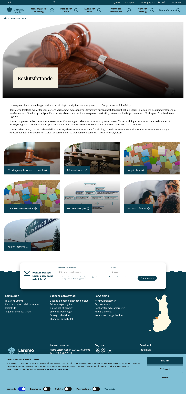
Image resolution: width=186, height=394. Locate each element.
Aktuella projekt (103, 311)
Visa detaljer (110, 389)
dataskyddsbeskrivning (58, 369)
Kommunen (12, 296)
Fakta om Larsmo (14, 300)
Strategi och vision (60, 315)
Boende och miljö (66, 10)
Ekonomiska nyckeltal (61, 318)
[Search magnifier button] (54, 2)
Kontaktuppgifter (147, 2)
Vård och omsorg (142, 10)
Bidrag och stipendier (61, 307)
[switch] (46, 389)
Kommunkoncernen (105, 300)
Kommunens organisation (109, 315)
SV (161, 2)
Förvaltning (102, 296)
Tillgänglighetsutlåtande (18, 311)
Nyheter (116, 2)
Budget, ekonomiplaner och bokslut (69, 300)
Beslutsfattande (167, 10)
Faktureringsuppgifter (61, 304)
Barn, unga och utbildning (38, 10)
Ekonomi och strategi (63, 296)
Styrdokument (102, 304)
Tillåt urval (165, 369)
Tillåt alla (165, 361)
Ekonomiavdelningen (61, 311)
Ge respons (129, 2)
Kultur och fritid (89, 10)
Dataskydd (10, 307)
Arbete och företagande (116, 10)
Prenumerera (147, 278)
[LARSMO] (15, 10)
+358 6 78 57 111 (63, 352)
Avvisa (165, 377)
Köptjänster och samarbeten (110, 307)
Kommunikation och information (22, 304)
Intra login (145, 349)
